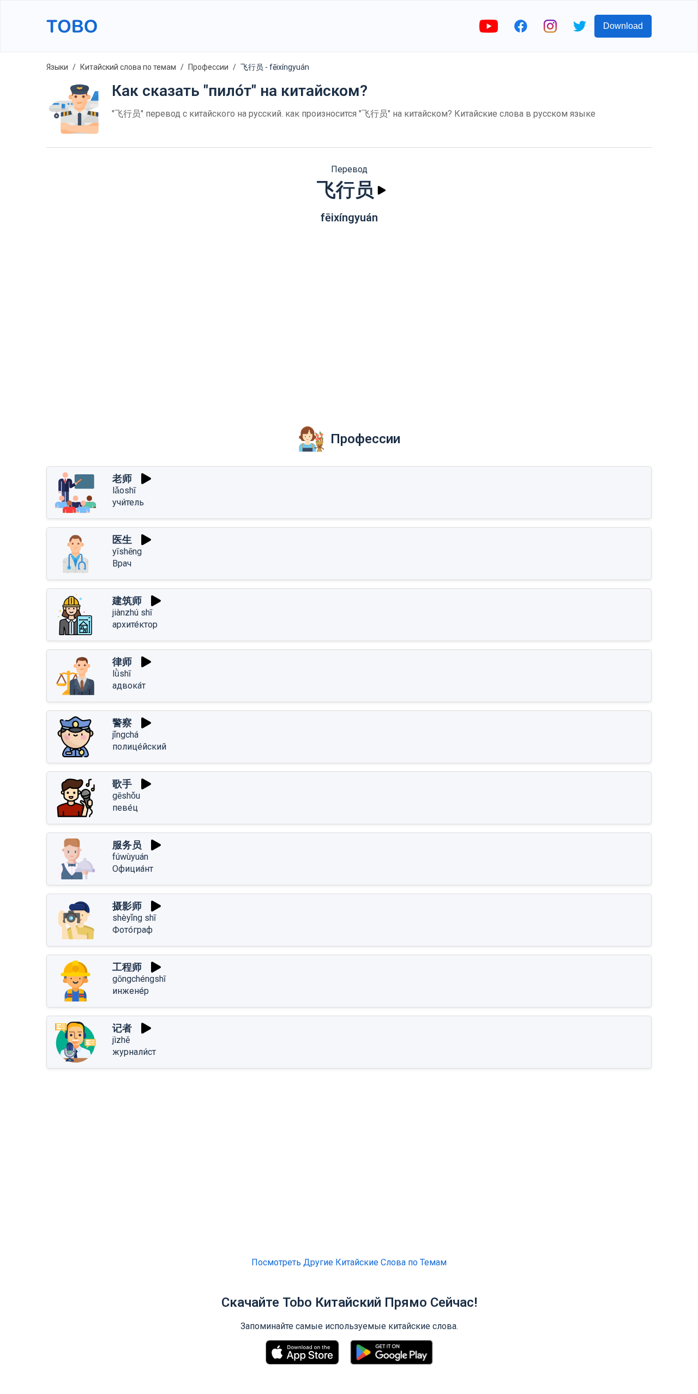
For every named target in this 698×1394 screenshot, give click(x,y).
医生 (122, 539)
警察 (122, 722)
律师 (122, 661)
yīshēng (127, 551)
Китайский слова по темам (128, 67)
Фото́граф (132, 930)
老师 (122, 478)
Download (623, 26)
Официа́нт (132, 869)
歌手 (122, 783)
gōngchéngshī (139, 979)
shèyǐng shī (134, 918)
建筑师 (127, 600)
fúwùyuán (130, 857)
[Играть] (381, 190)
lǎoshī (124, 490)
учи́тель (128, 502)
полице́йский (139, 746)
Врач (121, 563)
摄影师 (127, 906)
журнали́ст (134, 1052)
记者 (122, 1028)
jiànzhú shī (132, 612)
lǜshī (121, 673)
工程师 (127, 967)
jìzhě (121, 1040)
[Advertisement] (349, 316)
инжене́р (130, 991)
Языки (57, 67)
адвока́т (129, 685)
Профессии (208, 67)
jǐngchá (125, 734)
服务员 (127, 844)
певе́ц (125, 807)
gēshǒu (126, 795)
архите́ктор (135, 624)
